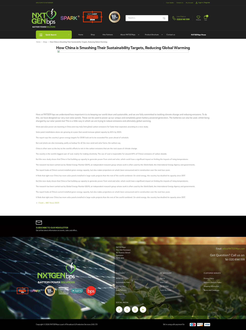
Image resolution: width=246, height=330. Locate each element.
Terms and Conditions (211, 290)
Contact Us (179, 2)
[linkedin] (143, 309)
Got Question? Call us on (227, 255)
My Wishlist (164, 286)
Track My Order (165, 290)
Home (80, 35)
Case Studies (170, 2)
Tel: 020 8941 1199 (235, 259)
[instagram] (135, 309)
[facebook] (119, 309)
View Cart (163, 282)
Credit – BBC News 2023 (48, 203)
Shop (93, 35)
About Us (119, 278)
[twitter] (127, 309)
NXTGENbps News (198, 35)
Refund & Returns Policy (212, 282)
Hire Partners (107, 35)
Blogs (45, 42)
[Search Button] (165, 18)
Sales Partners (121, 290)
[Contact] (174, 18)
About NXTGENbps (127, 35)
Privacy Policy (209, 278)
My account (189, 2)
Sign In (162, 278)
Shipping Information (211, 286)
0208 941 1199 (183, 19)
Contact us (170, 35)
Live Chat (180, 17)
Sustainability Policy (123, 282)
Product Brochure (152, 35)
